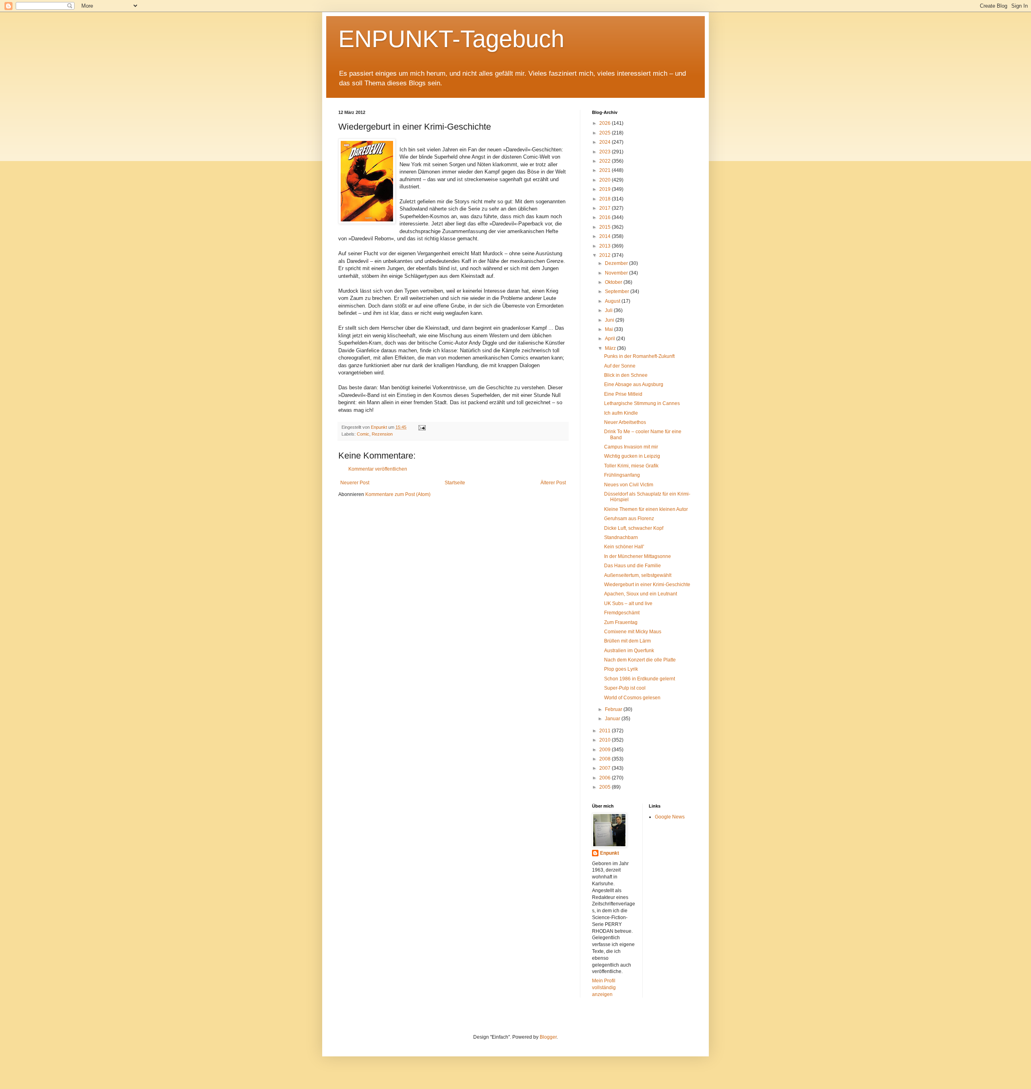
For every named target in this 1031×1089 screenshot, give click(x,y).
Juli (609, 310)
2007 (605, 768)
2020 (605, 180)
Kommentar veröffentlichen (377, 469)
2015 (605, 227)
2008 (605, 759)
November (617, 273)
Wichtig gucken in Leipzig (632, 456)
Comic (363, 434)
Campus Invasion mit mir (631, 447)
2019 (605, 189)
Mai (609, 329)
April (610, 338)
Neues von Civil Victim (628, 485)
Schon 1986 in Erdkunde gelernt (639, 679)
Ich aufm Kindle (621, 413)
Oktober (614, 282)
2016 (605, 217)
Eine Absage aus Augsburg (633, 384)
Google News (670, 817)
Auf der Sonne (620, 366)
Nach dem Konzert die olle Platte (640, 660)
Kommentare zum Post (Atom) (398, 494)
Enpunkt (609, 853)
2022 (605, 161)
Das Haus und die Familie (632, 565)
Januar (613, 718)
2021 (605, 170)
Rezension (382, 434)
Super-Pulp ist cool (625, 688)
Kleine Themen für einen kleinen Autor (646, 509)
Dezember (617, 263)
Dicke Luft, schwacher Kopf (633, 528)
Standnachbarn (621, 537)
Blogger (548, 1037)
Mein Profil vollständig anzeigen (604, 987)
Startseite (455, 483)
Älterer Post (553, 483)
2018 (605, 199)
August (613, 301)
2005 (605, 787)
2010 (605, 740)
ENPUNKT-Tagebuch (451, 38)
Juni (610, 320)
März (611, 348)
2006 (605, 778)
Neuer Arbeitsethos (625, 422)
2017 (605, 208)
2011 (605, 731)
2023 (605, 152)
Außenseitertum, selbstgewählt (637, 575)
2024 (605, 142)
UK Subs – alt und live (628, 603)
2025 (605, 133)
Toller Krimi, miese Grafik (631, 466)
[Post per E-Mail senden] (421, 427)
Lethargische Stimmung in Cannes (642, 403)
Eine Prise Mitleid (623, 394)
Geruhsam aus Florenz (629, 518)
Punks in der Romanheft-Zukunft (639, 356)
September (617, 291)
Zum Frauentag (621, 622)
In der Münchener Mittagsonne (637, 556)
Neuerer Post (354, 483)
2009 (605, 749)
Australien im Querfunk (629, 650)
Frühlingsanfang (622, 475)
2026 (605, 123)
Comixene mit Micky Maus (632, 631)
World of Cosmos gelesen (632, 698)
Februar (614, 709)
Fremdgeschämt (622, 613)
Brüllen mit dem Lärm (627, 641)
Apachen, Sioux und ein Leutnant (640, 594)
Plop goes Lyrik (621, 669)
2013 (605, 246)
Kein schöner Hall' (624, 547)
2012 (605, 255)
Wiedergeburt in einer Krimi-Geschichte (647, 584)
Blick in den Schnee (626, 375)
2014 (605, 236)
